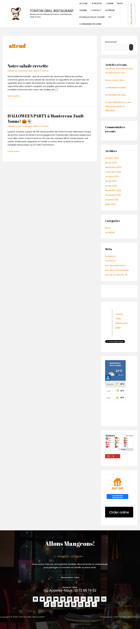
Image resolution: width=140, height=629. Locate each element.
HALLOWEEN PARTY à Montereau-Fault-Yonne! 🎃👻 (46, 118)
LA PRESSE (110, 10)
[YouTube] (56, 599)
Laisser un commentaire (20, 70)
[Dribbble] (97, 599)
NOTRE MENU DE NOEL (115, 94)
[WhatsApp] (53, 604)
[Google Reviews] (76, 599)
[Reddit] (73, 604)
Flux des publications (115, 265)
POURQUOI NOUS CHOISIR (92, 17)
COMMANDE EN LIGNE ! (115, 87)
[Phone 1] (46, 604)
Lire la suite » (14, 95)
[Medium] (67, 604)
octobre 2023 (112, 176)
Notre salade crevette (28, 66)
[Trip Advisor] (83, 599)
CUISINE (109, 3)
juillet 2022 (110, 204)
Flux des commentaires (117, 270)
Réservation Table (69, 577)
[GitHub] (80, 604)
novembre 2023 (113, 171)
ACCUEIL (83, 3)
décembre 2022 (113, 190)
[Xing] (94, 604)
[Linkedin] (69, 599)
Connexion (110, 260)
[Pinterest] (62, 599)
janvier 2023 (111, 185)
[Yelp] (90, 599)
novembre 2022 (113, 194)
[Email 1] (103, 599)
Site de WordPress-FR (116, 274)
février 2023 (111, 181)
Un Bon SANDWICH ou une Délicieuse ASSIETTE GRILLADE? (118, 106)
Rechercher (111, 41)
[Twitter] (42, 599)
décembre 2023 (113, 167)
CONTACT (96, 10)
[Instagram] (49, 599)
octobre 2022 (112, 199)
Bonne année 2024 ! (115, 80)
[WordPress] (87, 604)
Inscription (110, 256)
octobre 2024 (112, 157)
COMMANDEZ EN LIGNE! (90, 23)
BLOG (120, 3)
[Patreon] (60, 604)
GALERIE (83, 10)
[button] (131, 13)
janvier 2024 (111, 162)
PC (110, 17)
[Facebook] (35, 599)
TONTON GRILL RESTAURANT (52, 11)
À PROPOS (97, 3)
